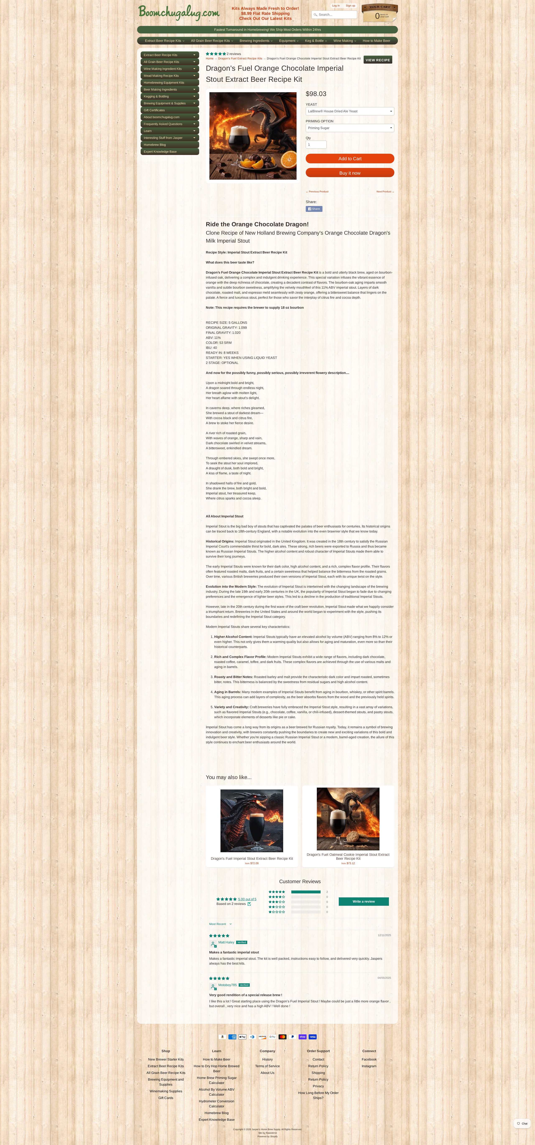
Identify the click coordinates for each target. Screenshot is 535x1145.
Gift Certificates (154, 110)
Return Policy (318, 1066)
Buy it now (349, 173)
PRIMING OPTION (320, 121)
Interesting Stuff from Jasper (171, 138)
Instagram (369, 1066)
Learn (171, 131)
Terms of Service (267, 1066)
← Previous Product (317, 191)
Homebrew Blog (155, 144)
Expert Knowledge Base (160, 151)
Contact (318, 1059)
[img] (219, 936)
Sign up (350, 5)
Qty (308, 138)
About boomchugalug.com (171, 117)
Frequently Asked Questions (171, 124)
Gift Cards (165, 1098)
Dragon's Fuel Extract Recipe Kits (240, 58)
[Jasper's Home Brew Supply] (179, 13)
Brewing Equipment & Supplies (171, 104)
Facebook (369, 1059)
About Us (267, 1073)
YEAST (311, 104)
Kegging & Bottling (171, 97)
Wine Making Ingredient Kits (171, 69)
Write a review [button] (364, 901)
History (267, 1059)
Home (210, 58)
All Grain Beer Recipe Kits (171, 62)
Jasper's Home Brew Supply (266, 1129)
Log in (336, 5)
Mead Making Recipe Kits (171, 76)
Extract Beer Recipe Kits (171, 55)
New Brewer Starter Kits (166, 1059)
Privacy (318, 1086)
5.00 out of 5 (247, 899)
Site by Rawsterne (267, 1133)
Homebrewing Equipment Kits (164, 82)
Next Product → (385, 191)
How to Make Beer (216, 1059)
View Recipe (378, 60)
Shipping (318, 1073)
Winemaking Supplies (166, 1091)
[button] (216, 54)
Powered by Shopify (267, 1136)
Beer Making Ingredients (171, 90)
